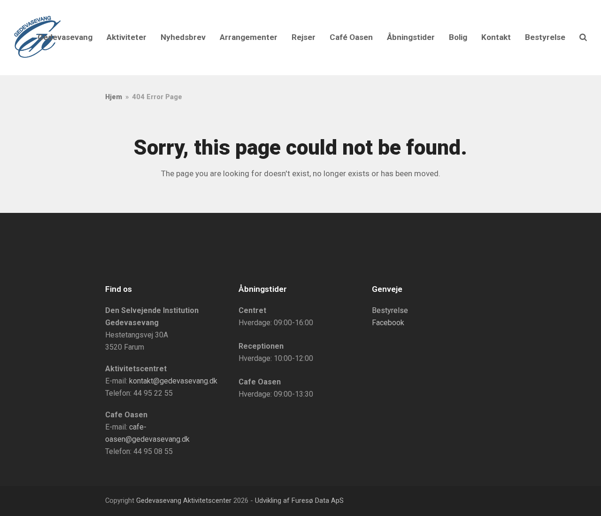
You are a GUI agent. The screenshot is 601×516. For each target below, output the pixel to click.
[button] (583, 37)
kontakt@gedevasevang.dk (173, 380)
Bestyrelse (390, 310)
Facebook (388, 322)
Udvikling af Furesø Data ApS (299, 500)
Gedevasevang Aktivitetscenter (183, 500)
